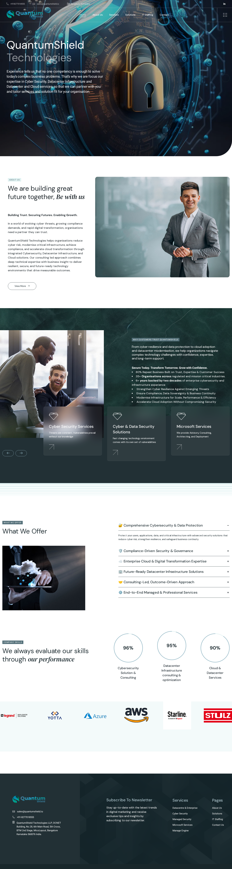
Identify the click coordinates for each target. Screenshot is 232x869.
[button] (6, 78)
